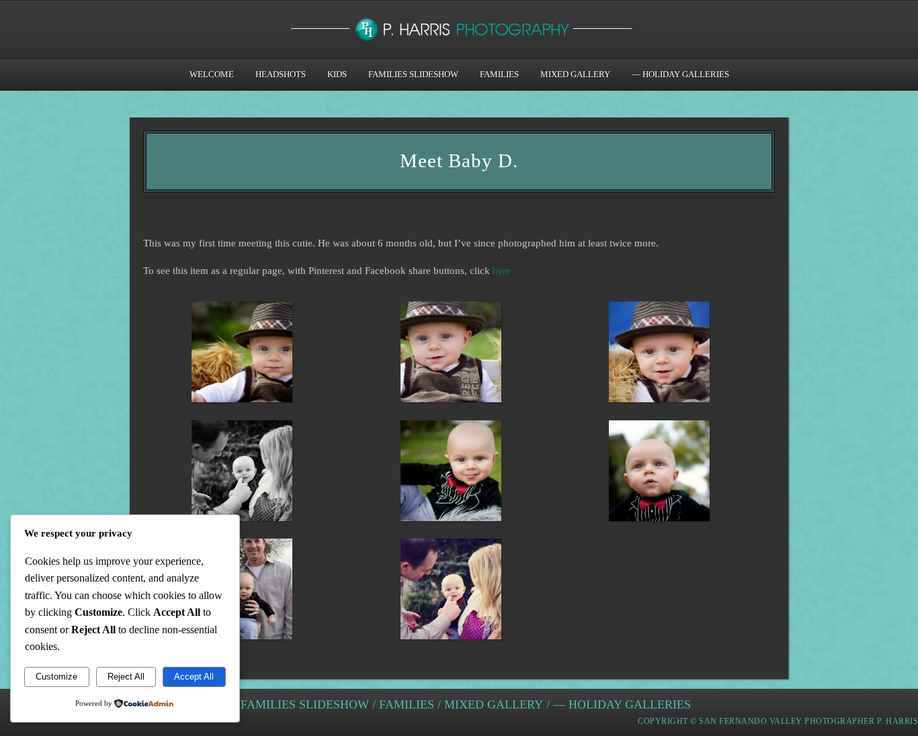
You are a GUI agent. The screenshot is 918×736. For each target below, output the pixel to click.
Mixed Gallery (575, 74)
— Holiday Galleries (680, 74)
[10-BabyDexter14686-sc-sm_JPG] (242, 355)
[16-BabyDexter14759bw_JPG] (242, 473)
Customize (56, 677)
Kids (337, 74)
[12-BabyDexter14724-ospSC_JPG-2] (450, 473)
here (502, 270)
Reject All (126, 677)
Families (499, 74)
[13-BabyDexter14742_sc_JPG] (659, 473)
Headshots (280, 74)
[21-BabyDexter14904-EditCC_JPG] (242, 592)
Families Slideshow (413, 74)
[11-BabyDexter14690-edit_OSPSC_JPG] (450, 355)
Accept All (194, 677)
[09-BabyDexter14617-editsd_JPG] (659, 355)
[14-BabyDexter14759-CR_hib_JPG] (450, 592)
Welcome (212, 74)
